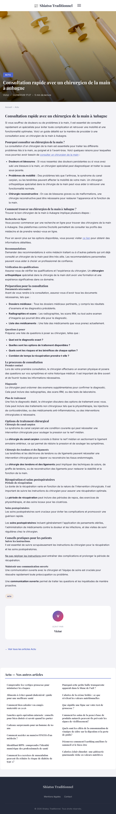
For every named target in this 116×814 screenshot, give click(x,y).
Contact (68, 796)
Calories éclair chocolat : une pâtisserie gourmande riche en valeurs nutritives (83, 753)
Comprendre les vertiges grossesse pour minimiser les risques (28, 686)
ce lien (86, 238)
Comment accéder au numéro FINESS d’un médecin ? (29, 737)
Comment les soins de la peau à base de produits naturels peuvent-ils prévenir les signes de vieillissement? (84, 718)
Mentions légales (52, 796)
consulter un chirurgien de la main (59, 154)
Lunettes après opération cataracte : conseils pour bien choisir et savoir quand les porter (30, 717)
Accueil (8, 107)
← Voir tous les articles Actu (20, 649)
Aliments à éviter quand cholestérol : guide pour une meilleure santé (29, 696)
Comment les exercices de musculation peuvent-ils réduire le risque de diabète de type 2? (29, 758)
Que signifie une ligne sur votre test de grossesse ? (82, 706)
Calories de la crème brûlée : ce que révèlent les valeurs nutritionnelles (81, 696)
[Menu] (79, 5)
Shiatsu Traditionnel (53, 5)
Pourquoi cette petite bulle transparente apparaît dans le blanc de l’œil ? (83, 686)
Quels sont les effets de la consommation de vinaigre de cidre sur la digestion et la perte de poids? (85, 731)
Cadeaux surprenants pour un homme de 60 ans (30, 727)
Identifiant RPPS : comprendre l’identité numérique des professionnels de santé (28, 747)
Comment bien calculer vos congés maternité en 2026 (25, 706)
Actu (8, 75)
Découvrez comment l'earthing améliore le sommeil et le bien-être (84, 743)
